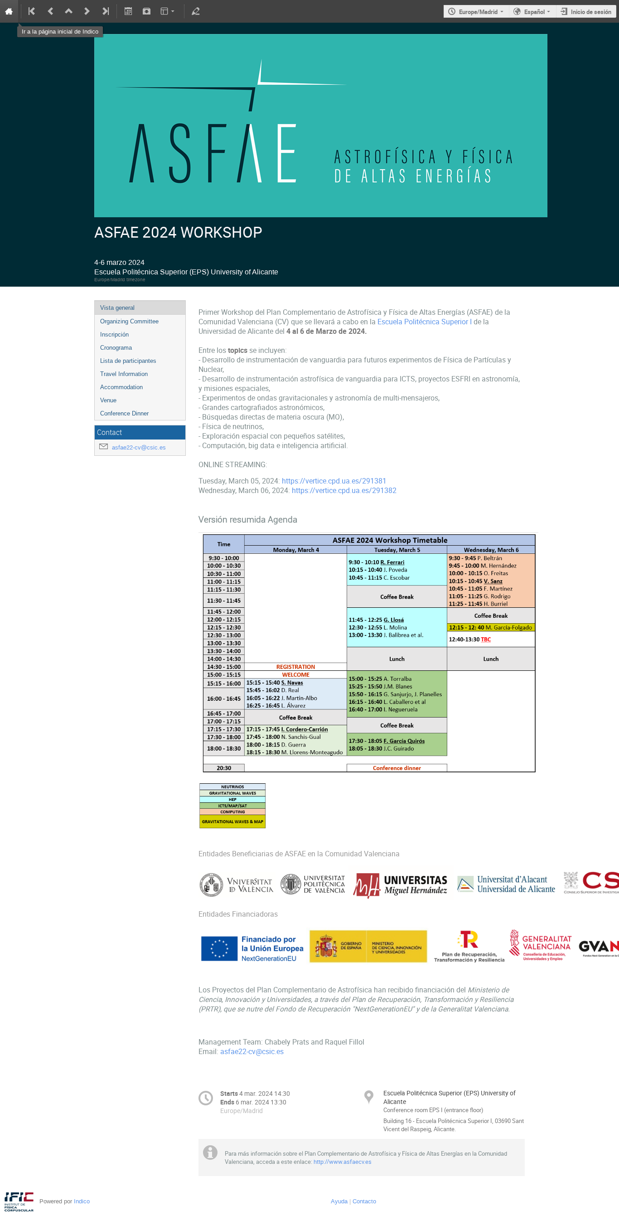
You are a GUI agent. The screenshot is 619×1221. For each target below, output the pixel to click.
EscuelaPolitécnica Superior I (424, 322)
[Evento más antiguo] (51, 11)
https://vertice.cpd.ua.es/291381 (334, 481)
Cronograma (116, 347)
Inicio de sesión (591, 12)
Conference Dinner (124, 413)
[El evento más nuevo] (105, 11)
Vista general (117, 307)
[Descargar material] (146, 11)
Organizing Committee (129, 321)
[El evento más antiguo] (33, 11)
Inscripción (114, 334)
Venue (108, 400)
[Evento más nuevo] (87, 11)
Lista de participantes (128, 360)
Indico (82, 1201)
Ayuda (339, 1201)
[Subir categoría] (69, 11)
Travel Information (124, 374)
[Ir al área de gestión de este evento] (196, 11)
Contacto (364, 1201)
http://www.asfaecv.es (343, 1162)
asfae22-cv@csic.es (139, 447)
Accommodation (121, 387)
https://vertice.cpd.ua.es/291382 (344, 490)
